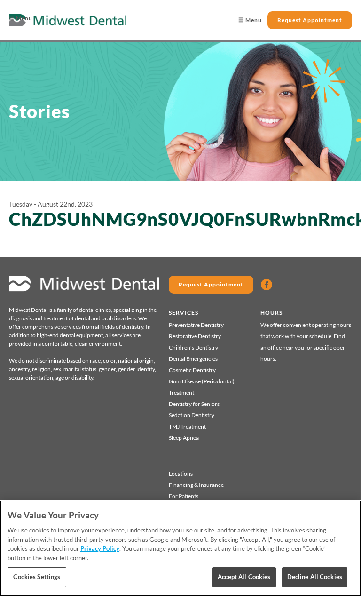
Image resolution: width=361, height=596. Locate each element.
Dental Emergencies (193, 358)
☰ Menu (20, 18)
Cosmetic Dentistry (192, 369)
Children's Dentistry (193, 347)
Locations (181, 473)
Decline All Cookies (314, 576)
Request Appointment (309, 20)
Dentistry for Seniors (194, 403)
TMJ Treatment (187, 426)
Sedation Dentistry (191, 415)
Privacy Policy (99, 548)
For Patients (183, 496)
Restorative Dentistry (195, 336)
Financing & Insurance (196, 484)
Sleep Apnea (184, 437)
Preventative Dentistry (196, 324)
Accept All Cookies (244, 576)
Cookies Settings (36, 576)
